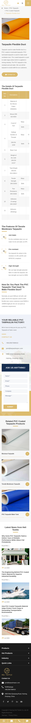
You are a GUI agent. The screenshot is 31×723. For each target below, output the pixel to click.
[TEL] (19, 721)
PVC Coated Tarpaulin (13, 10)
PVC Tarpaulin (13, 8)
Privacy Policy (13, 715)
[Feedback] (27, 721)
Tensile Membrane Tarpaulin (11, 484)
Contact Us (6, 678)
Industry (5, 658)
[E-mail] (11, 721)
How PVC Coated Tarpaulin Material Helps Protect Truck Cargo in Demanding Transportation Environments (15, 609)
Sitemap (4, 715)
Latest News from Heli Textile (15, 528)
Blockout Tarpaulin (8, 453)
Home (6, 8)
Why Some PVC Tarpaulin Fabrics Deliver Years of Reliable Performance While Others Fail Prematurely (14, 539)
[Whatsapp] (4, 721)
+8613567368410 (12, 343)
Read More (5, 545)
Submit (10, 407)
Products (5, 648)
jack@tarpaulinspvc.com (14, 348)
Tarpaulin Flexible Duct (13, 13)
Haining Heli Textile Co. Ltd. (17, 710)
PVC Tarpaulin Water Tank (10, 514)
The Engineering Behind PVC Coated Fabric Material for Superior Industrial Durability (15, 574)
